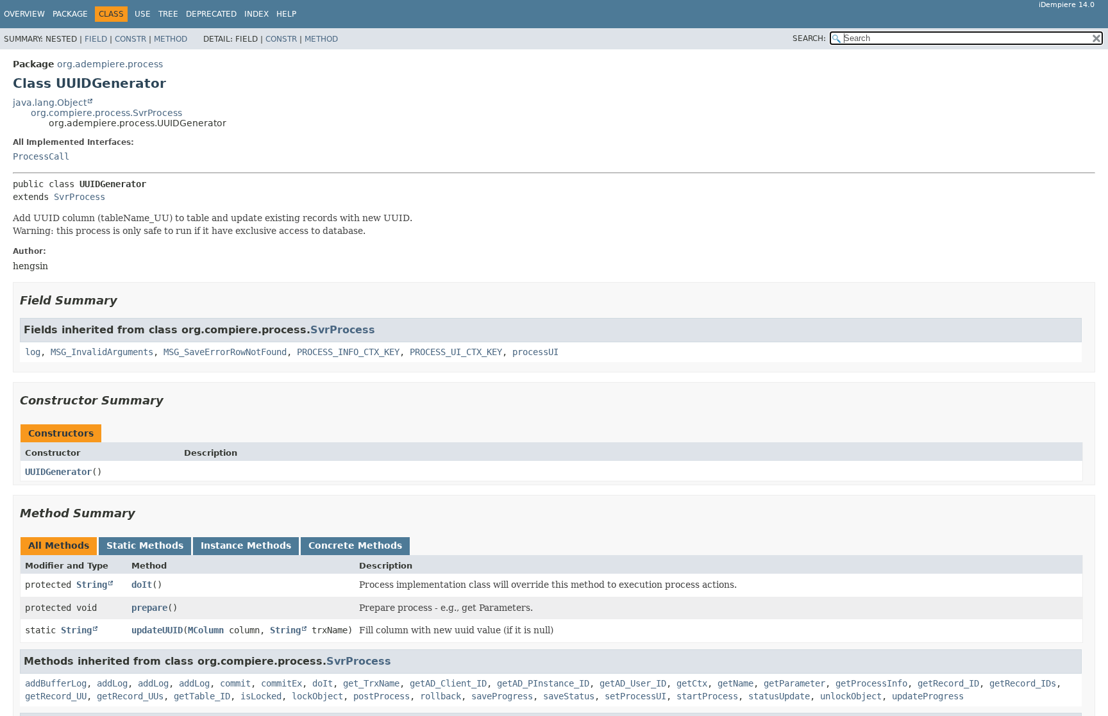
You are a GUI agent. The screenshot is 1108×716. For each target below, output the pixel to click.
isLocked (260, 696)
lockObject (317, 696)
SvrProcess (79, 197)
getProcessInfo (871, 683)
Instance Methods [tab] (246, 545)
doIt (141, 584)
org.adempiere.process (110, 64)
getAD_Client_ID (448, 683)
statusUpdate (779, 696)
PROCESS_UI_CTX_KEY (456, 352)
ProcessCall (41, 156)
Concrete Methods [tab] (355, 545)
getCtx (691, 683)
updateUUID (157, 630)
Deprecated (211, 14)
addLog (112, 683)
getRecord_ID (948, 683)
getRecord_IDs (1022, 683)
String (91, 584)
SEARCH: (809, 38)
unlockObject (851, 696)
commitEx (281, 683)
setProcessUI (635, 696)
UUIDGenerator (58, 472)
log (32, 352)
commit (235, 683)
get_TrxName (371, 683)
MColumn (206, 630)
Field (96, 39)
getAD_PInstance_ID (543, 683)
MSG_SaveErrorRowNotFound (225, 352)
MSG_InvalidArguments (102, 352)
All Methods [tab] (58, 545)
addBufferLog (56, 683)
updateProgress (928, 696)
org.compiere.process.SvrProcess (106, 113)
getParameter (794, 683)
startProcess (707, 696)
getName (735, 683)
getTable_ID (202, 696)
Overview (24, 14)
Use (143, 14)
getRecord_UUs (130, 696)
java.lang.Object (50, 102)
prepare (149, 608)
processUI (535, 352)
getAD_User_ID (633, 683)
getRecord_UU (56, 696)
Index (256, 14)
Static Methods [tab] (144, 545)
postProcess (381, 696)
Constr (130, 39)
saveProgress (502, 696)
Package (70, 14)
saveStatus (568, 696)
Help (286, 14)
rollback (440, 696)
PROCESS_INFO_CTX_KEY (348, 352)
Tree (168, 14)
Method (170, 39)
